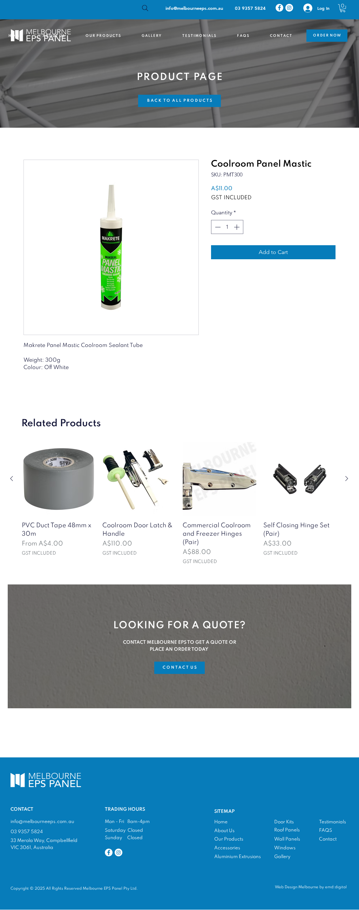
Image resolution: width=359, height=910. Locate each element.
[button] (342, 8)
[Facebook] (279, 8)
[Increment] (237, 227)
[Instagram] (289, 8)
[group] (179, 503)
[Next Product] (347, 478)
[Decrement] (217, 227)
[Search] (145, 8)
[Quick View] (58, 479)
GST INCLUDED (231, 198)
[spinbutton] (227, 227)
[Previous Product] (11, 478)
